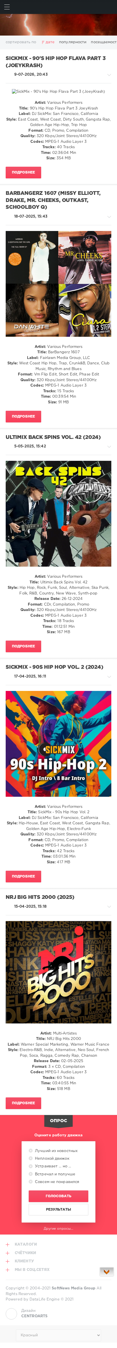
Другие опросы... (59, 1228)
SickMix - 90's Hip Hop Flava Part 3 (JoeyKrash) (56, 62)
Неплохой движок (51, 1158)
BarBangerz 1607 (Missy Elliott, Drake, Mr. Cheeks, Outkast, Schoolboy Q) (53, 200)
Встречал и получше (54, 1174)
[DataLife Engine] (58, 25)
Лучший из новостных (56, 1151)
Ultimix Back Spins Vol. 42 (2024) (53, 437)
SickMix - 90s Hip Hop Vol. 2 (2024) (54, 667)
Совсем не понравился (56, 1182)
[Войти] (110, 7)
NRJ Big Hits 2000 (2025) (40, 897)
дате (50, 42)
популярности (72, 42)
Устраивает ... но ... (52, 1166)
